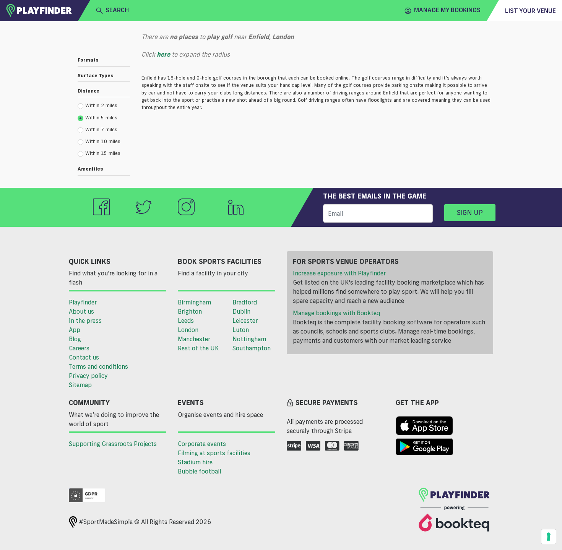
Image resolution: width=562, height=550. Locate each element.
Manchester (194, 339)
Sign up (470, 212)
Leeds (186, 320)
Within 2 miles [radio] (101, 105)
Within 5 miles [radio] (101, 117)
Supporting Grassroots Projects (113, 443)
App (74, 330)
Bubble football (199, 471)
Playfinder (83, 302)
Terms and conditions (98, 366)
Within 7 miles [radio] (101, 129)
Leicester (245, 320)
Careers (79, 348)
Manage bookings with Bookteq (336, 313)
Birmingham (194, 302)
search (117, 10)
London (188, 330)
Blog (75, 339)
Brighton (190, 311)
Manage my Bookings (447, 10)
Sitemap (80, 385)
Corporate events (202, 443)
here (163, 54)
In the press (85, 320)
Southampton (251, 348)
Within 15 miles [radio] (102, 153)
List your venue (530, 11)
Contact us (84, 357)
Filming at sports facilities (214, 453)
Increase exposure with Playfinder (339, 273)
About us (81, 311)
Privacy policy (88, 375)
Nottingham (249, 339)
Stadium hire (195, 462)
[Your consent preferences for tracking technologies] (548, 536)
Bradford (244, 302)
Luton (240, 330)
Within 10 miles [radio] (102, 141)
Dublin (241, 311)
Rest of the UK (198, 348)
